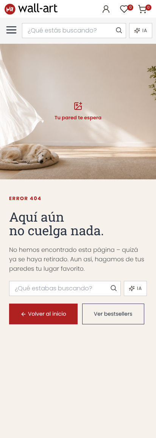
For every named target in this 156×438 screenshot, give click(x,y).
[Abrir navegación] (11, 29)
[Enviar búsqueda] (118, 30)
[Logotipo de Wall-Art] (31, 9)
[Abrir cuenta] (106, 9)
